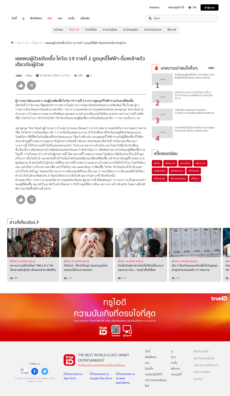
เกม (60, 18)
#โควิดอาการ (177, 171)
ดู (23, 18)
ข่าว (27, 43)
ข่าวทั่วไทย (91, 30)
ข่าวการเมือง (110, 30)
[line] (24, 371)
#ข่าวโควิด (185, 163)
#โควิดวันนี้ (193, 171)
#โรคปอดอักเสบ (178, 178)
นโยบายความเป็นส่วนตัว (206, 365)
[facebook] (34, 371)
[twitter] (44, 371)
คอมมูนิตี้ (176, 374)
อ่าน (49, 18)
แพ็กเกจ (175, 369)
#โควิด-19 (170, 163)
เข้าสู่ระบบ (209, 7)
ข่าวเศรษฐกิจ (130, 30)
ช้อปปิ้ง (149, 369)
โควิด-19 (74, 30)
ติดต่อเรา (198, 379)
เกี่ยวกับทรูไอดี (201, 351)
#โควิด (157, 163)
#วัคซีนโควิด (159, 171)
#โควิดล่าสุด (159, 178)
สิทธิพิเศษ (36, 18)
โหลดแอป (154, 7)
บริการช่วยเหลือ (202, 372)
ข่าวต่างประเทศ (153, 30)
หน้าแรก (58, 30)
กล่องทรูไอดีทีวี (153, 374)
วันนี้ (14, 18)
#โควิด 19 (200, 163)
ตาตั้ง (71, 18)
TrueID (22, 7)
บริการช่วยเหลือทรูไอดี (155, 383)
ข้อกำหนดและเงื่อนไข (204, 358)
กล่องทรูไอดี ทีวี (176, 7)
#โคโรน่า (195, 178)
